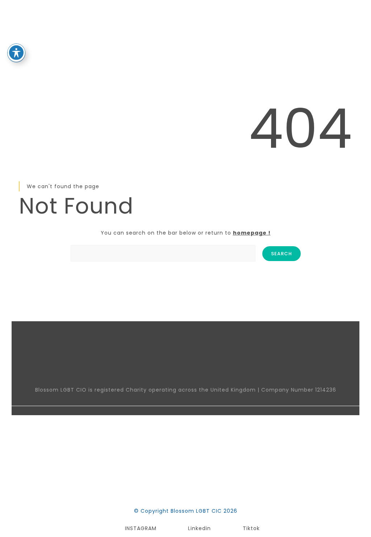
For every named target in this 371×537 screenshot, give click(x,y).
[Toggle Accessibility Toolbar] (16, 52)
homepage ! (252, 232)
